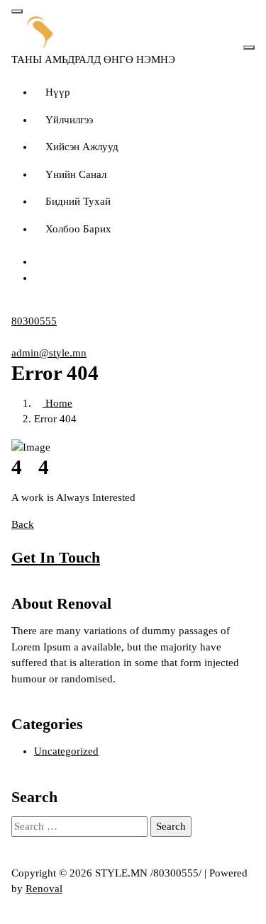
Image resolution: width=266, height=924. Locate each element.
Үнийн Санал (75, 174)
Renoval (44, 888)
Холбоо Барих (78, 229)
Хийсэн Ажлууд (81, 146)
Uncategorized (66, 751)
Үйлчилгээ (69, 119)
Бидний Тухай (78, 201)
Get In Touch (55, 557)
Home (57, 403)
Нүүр (57, 92)
